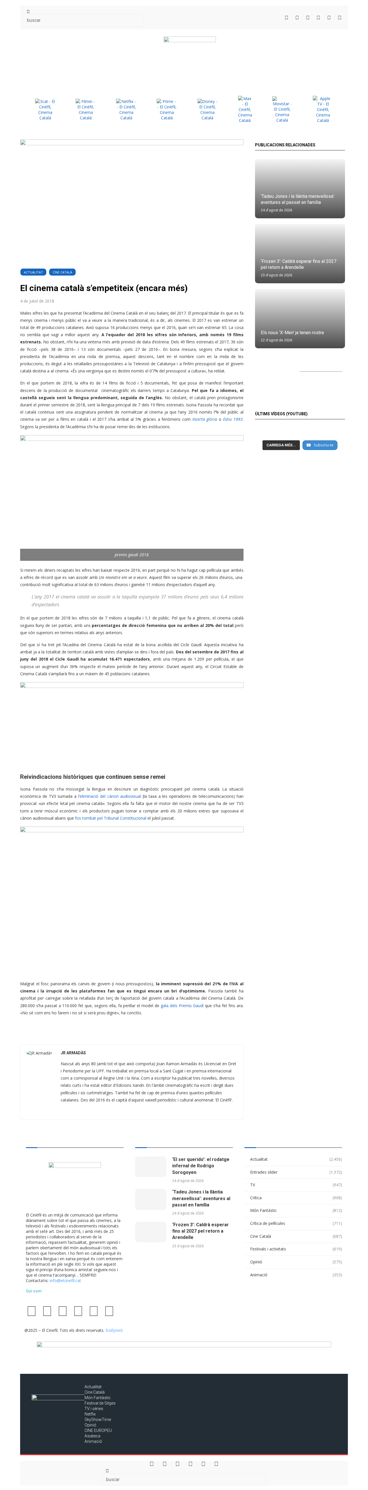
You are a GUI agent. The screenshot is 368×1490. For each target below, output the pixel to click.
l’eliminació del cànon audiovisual (109, 796)
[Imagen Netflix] (126, 109)
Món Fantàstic (296, 1210)
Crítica (296, 1197)
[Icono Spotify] (339, 17)
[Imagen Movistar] (282, 109)
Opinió (296, 1262)
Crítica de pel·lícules (296, 1223)
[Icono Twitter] (286, 17)
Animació (296, 1274)
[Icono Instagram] (307, 17)
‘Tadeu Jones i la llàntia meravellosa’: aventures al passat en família (201, 1198)
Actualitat (33, 272)
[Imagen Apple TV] (323, 109)
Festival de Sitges (100, 1403)
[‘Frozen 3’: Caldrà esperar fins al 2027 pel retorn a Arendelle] (150, 1232)
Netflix (90, 1414)
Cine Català (62, 272)
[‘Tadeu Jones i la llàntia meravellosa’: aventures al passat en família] (150, 1199)
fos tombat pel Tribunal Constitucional (110, 818)
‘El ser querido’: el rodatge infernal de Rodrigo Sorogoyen (200, 1166)
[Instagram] (62, 1310)
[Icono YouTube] (318, 17)
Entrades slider (296, 1172)
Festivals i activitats (296, 1249)
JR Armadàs (73, 1053)
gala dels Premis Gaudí (183, 1005)
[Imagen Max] (245, 109)
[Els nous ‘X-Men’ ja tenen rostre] (300, 318)
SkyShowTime (98, 1419)
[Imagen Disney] (208, 109)
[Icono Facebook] (329, 17)
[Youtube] (78, 1310)
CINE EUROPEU (98, 1430)
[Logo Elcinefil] (190, 59)
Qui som (34, 1291)
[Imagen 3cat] (45, 109)
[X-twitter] (31, 1310)
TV (296, 1184)
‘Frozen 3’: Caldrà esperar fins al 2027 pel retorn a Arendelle (200, 1231)
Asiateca (92, 1436)
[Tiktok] (47, 1310)
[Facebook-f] (94, 1310)
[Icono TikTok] (297, 17)
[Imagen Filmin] (86, 109)
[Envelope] (125, 1310)
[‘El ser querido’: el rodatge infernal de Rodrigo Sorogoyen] (150, 1166)
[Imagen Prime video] (167, 109)
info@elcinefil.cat (65, 1280)
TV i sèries (94, 1408)
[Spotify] (109, 1310)
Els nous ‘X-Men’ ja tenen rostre (292, 332)
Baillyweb (114, 1330)
